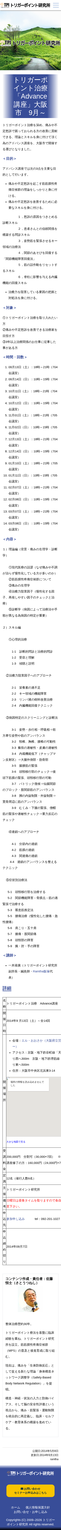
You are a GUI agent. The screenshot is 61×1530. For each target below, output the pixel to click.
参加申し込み (15, 1219)
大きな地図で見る (15, 1141)
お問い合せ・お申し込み (30, 1512)
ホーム (15, 1507)
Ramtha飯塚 (41, 971)
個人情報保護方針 (38, 1507)
